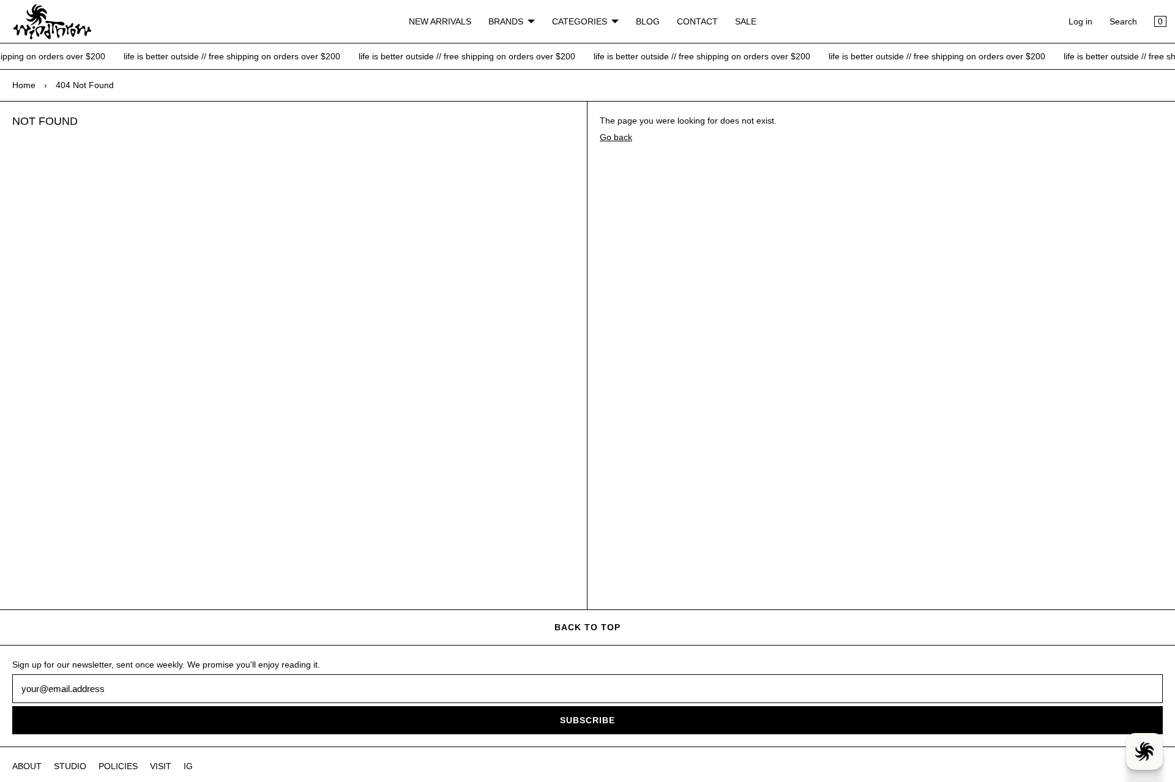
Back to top (587, 627)
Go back (616, 137)
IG (188, 766)
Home (23, 85)
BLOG (648, 21)
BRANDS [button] (505, 21)
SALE (745, 21)
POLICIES (118, 766)
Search (1123, 21)
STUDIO (70, 766)
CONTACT (697, 21)
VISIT (160, 766)
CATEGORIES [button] (579, 21)
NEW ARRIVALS (440, 21)
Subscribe (587, 720)
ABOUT (27, 766)
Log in (1080, 21)
